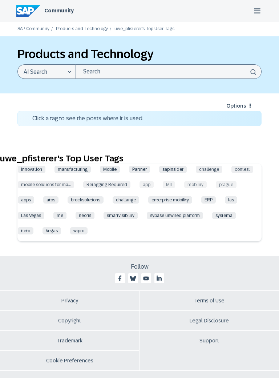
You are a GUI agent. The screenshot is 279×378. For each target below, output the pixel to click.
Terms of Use (209, 300)
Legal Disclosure (209, 320)
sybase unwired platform (175, 215)
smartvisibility (120, 215)
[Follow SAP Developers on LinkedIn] (159, 278)
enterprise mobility (170, 199)
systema (223, 215)
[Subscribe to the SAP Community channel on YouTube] (146, 278)
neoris (85, 215)
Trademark (69, 340)
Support (209, 340)
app (146, 184)
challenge (209, 169)
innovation (31, 169)
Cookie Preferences (69, 360)
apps (26, 199)
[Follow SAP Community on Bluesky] (133, 278)
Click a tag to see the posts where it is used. (87, 118)
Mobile (110, 169)
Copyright (69, 320)
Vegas (52, 230)
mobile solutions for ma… (46, 184)
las (231, 199)
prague (226, 184)
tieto (25, 230)
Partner (139, 169)
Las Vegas (31, 215)
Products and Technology (82, 29)
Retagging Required (106, 184)
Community (59, 10)
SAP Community (33, 29)
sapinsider (172, 169)
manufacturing (73, 169)
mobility (195, 184)
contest (242, 169)
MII (169, 184)
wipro (78, 230)
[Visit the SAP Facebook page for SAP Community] (120, 278)
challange (126, 199)
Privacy (69, 300)
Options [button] (236, 106)
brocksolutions (85, 199)
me (60, 215)
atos (50, 199)
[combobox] (169, 71)
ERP (209, 199)
